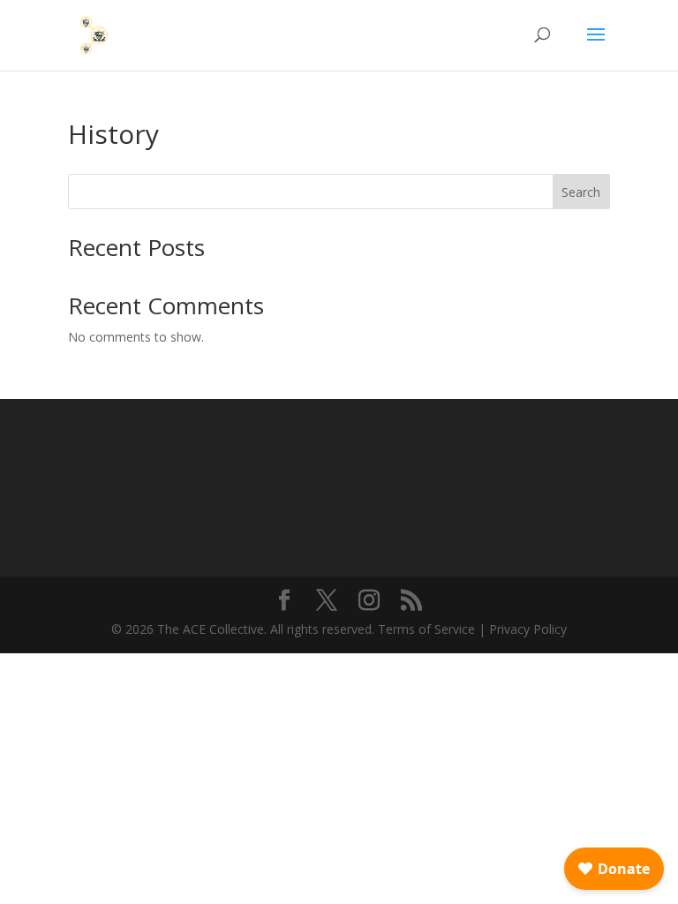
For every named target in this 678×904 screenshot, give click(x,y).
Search (580, 192)
